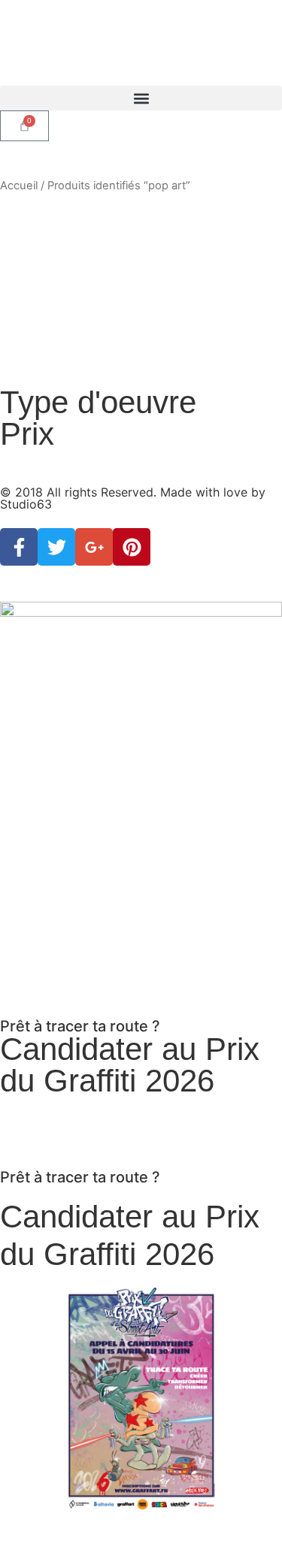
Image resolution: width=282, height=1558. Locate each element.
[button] (141, 98)
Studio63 (26, 504)
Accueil (19, 185)
